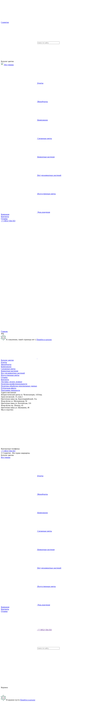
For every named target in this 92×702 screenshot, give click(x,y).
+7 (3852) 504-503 (8, 221)
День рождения (43, 212)
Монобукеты (42, 102)
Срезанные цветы (44, 138)
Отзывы (4, 219)
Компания (5, 214)
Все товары (9, 65)
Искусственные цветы (46, 194)
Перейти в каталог (44, 340)
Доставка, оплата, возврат (11, 382)
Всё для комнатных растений (49, 175)
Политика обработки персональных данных (19, 386)
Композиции (42, 120)
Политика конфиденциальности (14, 384)
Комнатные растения (46, 157)
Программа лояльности (10, 390)
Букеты (40, 83)
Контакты (5, 216)
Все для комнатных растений (13, 373)
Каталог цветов (7, 360)
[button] (46, 286)
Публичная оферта (8, 388)
